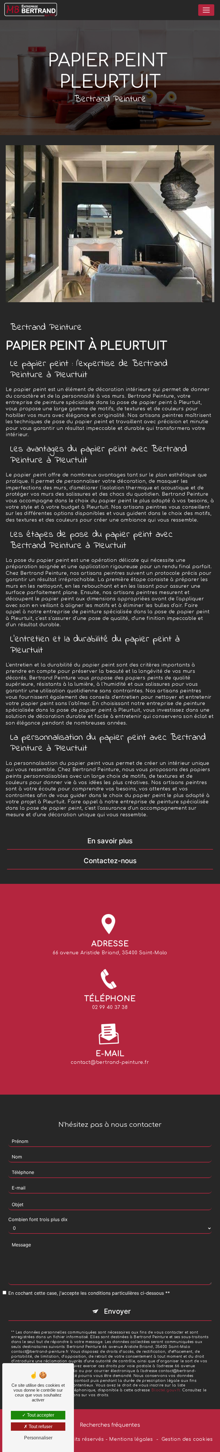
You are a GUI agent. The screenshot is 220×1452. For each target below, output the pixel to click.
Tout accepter (40, 1415)
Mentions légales (131, 1439)
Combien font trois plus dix (38, 1219)
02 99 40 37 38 (110, 1007)
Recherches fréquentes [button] (110, 1425)
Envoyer (117, 1311)
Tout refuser (40, 1426)
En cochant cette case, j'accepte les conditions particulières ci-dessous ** (89, 1293)
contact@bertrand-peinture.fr (110, 1062)
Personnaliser (38, 1437)
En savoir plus (110, 841)
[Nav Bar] (206, 10)
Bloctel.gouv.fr (166, 1390)
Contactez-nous (110, 861)
